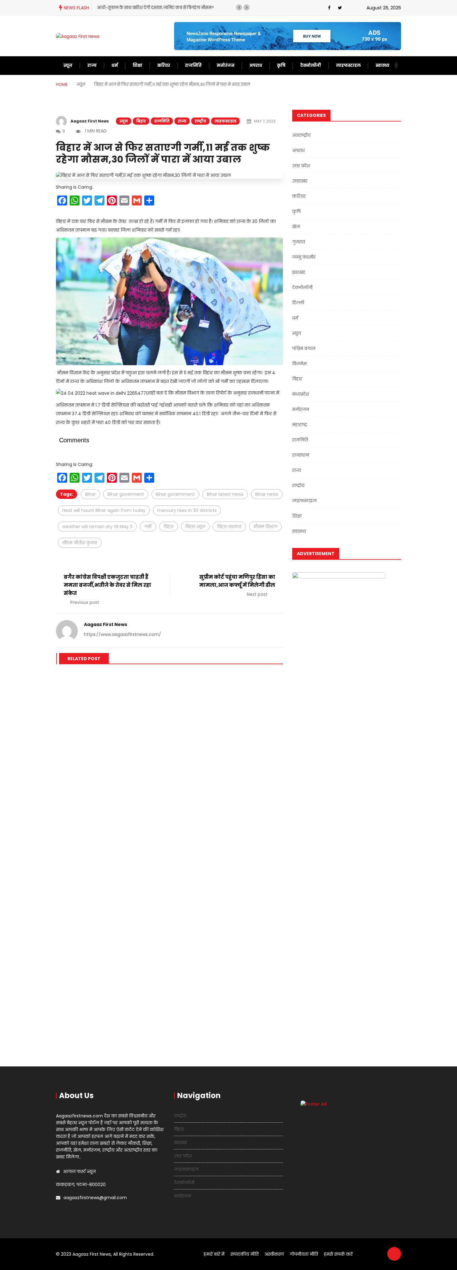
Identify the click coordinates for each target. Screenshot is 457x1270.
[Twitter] (340, 8)
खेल (296, 226)
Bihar (90, 494)
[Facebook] (329, 8)
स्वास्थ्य (382, 65)
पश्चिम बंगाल (304, 348)
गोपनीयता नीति (304, 1254)
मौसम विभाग (265, 526)
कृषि (281, 65)
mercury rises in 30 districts (187, 510)
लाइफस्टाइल (348, 65)
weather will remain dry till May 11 (97, 526)
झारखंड (298, 272)
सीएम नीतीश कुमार (79, 543)
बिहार (141, 121)
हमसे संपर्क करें (338, 1254)
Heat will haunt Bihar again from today (103, 510)
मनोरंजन (225, 65)
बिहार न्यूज (195, 526)
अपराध (255, 65)
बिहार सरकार (229, 526)
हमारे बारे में (214, 1254)
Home (62, 84)
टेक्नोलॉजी (310, 65)
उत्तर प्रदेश (301, 166)
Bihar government (175, 494)
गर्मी (148, 526)
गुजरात (298, 242)
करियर (163, 65)
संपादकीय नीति (244, 1254)
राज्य (92, 65)
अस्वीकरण (274, 1254)
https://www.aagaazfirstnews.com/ (122, 634)
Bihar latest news (225, 494)
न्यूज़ (67, 65)
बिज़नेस (299, 364)
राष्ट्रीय (200, 121)
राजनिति (193, 65)
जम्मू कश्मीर (304, 257)
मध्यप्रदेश (300, 394)
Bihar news (266, 494)
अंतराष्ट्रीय (301, 135)
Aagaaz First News (90, 121)
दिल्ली (298, 303)
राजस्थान (300, 455)
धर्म (115, 65)
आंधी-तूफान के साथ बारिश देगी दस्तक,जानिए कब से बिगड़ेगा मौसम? (155, 8)
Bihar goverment (126, 494)
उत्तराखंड (299, 181)
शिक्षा (137, 65)
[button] (239, 7)
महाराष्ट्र (299, 424)
